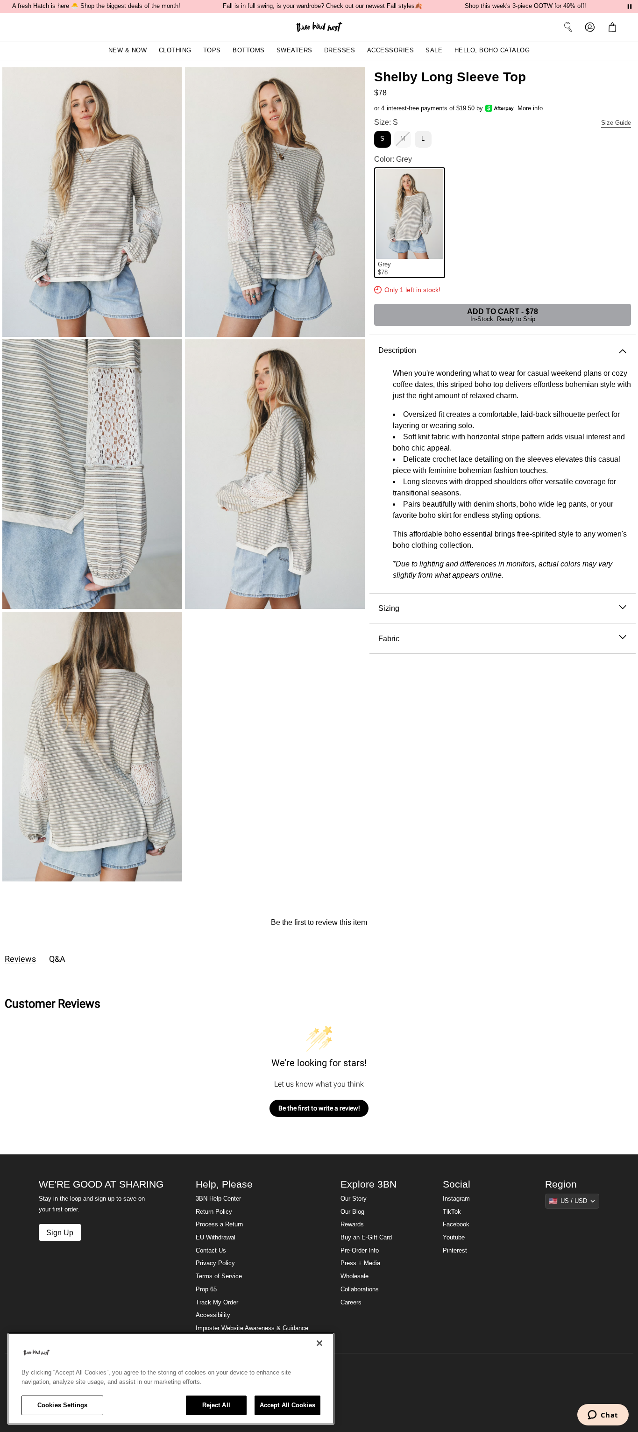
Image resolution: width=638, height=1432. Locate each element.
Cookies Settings (62, 1405)
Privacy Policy (215, 1263)
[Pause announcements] (629, 6)
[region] (170, 1379)
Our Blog (352, 1212)
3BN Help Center (218, 1199)
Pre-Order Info (359, 1250)
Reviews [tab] (20, 959)
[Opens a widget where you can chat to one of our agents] (603, 1415)
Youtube (454, 1237)
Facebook (456, 1224)
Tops (212, 50)
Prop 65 (206, 1289)
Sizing (388, 608)
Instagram (456, 1199)
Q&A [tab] (57, 959)
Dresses (339, 50)
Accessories (390, 50)
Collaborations (359, 1289)
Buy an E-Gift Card (366, 1237)
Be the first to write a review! (319, 1108)
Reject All (216, 1405)
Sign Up (59, 1232)
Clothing (175, 50)
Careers (351, 1302)
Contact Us (211, 1250)
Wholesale (354, 1276)
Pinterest (455, 1250)
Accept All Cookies (287, 1405)
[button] (614, 27)
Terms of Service (219, 1276)
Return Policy (214, 1212)
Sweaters (294, 50)
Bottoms (249, 50)
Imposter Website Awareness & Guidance (252, 1328)
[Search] (568, 27)
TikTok (452, 1212)
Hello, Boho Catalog (492, 50)
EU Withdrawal (215, 1237)
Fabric (388, 638)
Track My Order (217, 1302)
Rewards (352, 1224)
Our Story (353, 1199)
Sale (433, 50)
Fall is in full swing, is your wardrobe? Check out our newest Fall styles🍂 (322, 6)
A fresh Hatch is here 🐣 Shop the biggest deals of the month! (96, 6)
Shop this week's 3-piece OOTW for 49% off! (525, 6)
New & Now (127, 50)
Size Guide (616, 123)
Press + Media (360, 1263)
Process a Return (219, 1224)
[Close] (319, 1343)
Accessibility (213, 1315)
